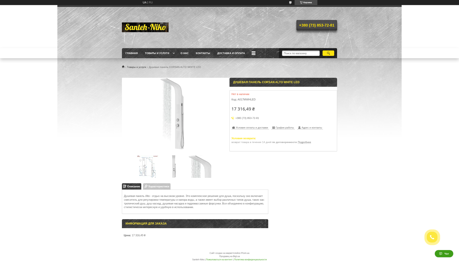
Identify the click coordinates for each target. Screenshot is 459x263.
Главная (132, 53)
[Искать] (328, 53)
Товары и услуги (157, 53)
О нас (185, 53)
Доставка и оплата (231, 53)
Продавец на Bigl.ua (229, 256)
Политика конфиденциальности (250, 259)
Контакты (203, 53)
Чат (446, 253)
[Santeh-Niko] (145, 26)
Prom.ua (245, 253)
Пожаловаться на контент (219, 259)
